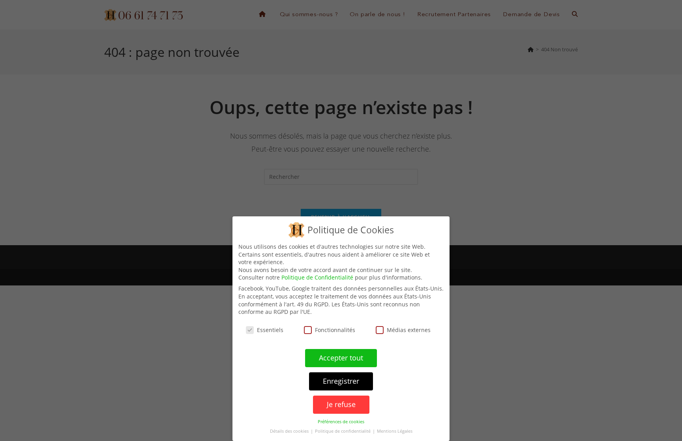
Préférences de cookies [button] (341, 421)
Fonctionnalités (335, 330)
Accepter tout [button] (341, 357)
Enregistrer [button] (341, 381)
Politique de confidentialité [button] (343, 431)
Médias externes (409, 330)
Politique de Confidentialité (317, 277)
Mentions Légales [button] (394, 431)
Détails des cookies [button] (290, 431)
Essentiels (270, 330)
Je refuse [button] (341, 404)
